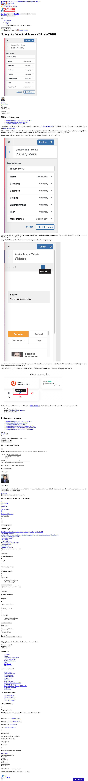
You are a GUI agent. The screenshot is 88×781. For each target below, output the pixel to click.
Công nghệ (28, 532)
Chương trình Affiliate (10, 659)
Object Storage (46, 535)
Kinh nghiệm (4, 539)
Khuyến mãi (7, 664)
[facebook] (1, 777)
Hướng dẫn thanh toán (10, 687)
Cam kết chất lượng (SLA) (11, 657)
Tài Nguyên (31, 14)
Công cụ (22, 532)
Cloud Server (18, 535)
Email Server (33, 535)
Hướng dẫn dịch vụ (7, 533)
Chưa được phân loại (14, 532)
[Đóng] (20, 549)
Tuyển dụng (7, 689)
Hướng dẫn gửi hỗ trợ (10, 684)
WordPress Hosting (9, 673)
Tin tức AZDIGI (6, 544)
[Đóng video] (2, 522)
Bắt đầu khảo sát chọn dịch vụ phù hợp (11, 636)
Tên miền (53, 535)
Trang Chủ (4, 14)
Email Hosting (26, 535)
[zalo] (4, 777)
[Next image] (7, 516)
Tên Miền (16, 14)
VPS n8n (6, 679)
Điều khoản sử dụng (9, 697)
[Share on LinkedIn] (5, 433)
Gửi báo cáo (8, 468)
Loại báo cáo (4, 454)
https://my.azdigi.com (9, 128)
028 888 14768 (16, 718)
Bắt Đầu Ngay (11, 15)
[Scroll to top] (2, 779)
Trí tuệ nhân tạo (5, 546)
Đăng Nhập (4, 15)
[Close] (2, 449)
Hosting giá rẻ (8, 678)
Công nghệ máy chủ (37, 532)
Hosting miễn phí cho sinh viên (12, 683)
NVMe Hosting (8, 675)
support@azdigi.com (10, 727)
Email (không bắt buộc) (7, 462)
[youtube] (8, 777)
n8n (2, 542)
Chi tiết (3, 460)
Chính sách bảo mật (9, 700)
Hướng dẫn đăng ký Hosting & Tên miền (15, 686)
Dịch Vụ (10, 14)
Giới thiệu (7, 654)
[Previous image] (5, 516)
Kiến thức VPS (15, 536)
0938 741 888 (4, 753)
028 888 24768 (14, 721)
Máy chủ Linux (6, 541)
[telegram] (9, 777)
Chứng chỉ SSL (10, 535)
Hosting (39, 535)
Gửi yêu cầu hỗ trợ (9, 695)
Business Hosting (9, 676)
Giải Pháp (23, 14)
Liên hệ (6, 656)
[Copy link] (7, 434)
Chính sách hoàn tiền (10, 699)
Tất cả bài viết (5, 532)
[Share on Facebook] (1, 433)
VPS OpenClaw (8, 681)
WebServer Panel (7, 547)
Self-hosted (16, 542)
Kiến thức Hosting (6, 536)
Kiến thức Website (7, 538)
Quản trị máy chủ (8, 542)
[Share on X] (3, 433)
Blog (5, 662)
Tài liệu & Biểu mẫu (9, 661)
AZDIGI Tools (8, 665)
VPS (2, 30)
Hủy (2, 468)
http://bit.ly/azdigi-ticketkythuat (17, 410)
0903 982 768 (13, 724)
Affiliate (3, 535)
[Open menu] (2, 18)
